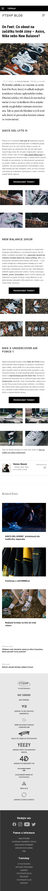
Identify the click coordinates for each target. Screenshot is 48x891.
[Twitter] (34, 826)
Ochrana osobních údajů (24, 842)
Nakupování (24, 838)
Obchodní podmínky (24, 845)
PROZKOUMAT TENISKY (24, 182)
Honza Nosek (23, 81)
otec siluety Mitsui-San (33, 155)
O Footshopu (24, 864)
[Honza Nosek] (7, 468)
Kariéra (24, 870)
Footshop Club (24, 880)
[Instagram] (44, 467)
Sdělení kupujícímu (24, 848)
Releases (24, 877)
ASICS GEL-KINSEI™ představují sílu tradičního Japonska (22, 537)
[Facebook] (14, 826)
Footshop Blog (24, 873)
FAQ (24, 851)
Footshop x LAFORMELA (17, 581)
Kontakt (24, 883)
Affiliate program (24, 867)
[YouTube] (27, 826)
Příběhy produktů (38, 81)
